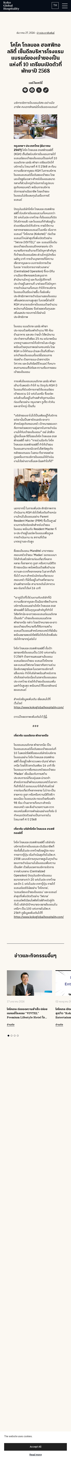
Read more (35, 1455)
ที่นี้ (45, 717)
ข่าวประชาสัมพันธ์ (45, 33)
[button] (8, 1035)
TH (55, 5)
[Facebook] (32, 90)
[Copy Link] (45, 90)
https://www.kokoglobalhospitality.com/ (39, 707)
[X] (39, 90)
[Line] (25, 90)
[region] (35, 1445)
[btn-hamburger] (65, 6)
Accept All (35, 1447)
